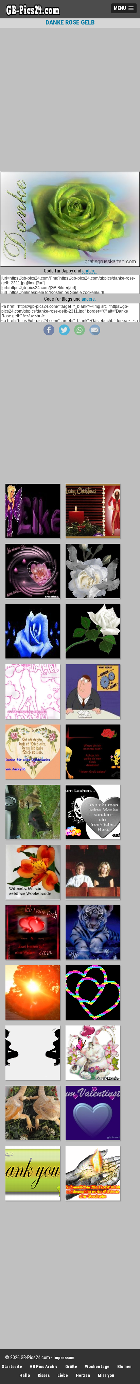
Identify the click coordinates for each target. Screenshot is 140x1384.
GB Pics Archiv (43, 1366)
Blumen (124, 1366)
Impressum (63, 1357)
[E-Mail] (94, 333)
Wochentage (97, 1366)
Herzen (83, 1375)
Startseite (12, 1366)
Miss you (106, 1375)
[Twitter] (64, 333)
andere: (89, 270)
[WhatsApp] (79, 333)
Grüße (71, 1366)
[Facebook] (48, 333)
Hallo (24, 1375)
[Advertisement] (70, 100)
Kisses (44, 1375)
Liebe (62, 1375)
